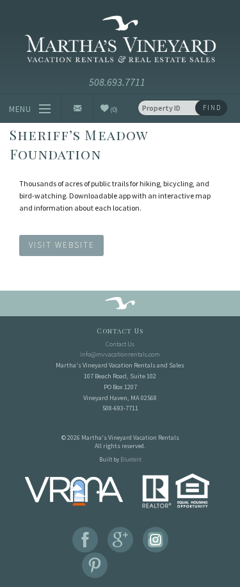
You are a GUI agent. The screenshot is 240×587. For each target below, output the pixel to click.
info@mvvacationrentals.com (120, 354)
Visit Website (62, 245)
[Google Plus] (120, 539)
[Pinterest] (95, 565)
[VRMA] (74, 490)
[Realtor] (176, 490)
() (113, 109)
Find (212, 107)
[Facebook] (85, 539)
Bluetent (130, 459)
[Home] (120, 41)
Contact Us (120, 344)
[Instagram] (155, 539)
